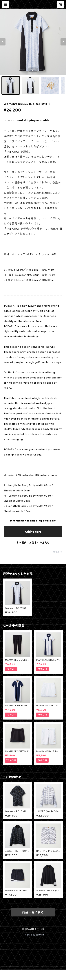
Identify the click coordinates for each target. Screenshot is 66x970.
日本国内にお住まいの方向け (33, 542)
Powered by (29, 934)
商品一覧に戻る (33, 912)
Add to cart (33, 531)
